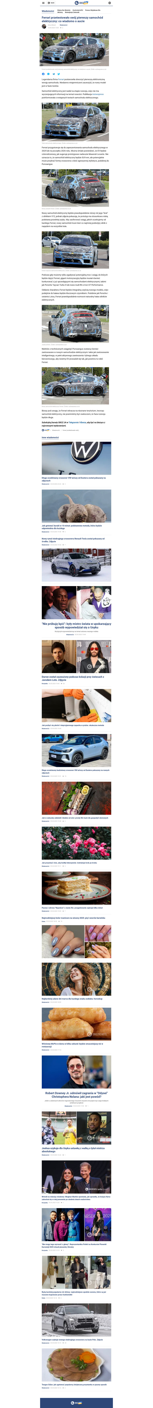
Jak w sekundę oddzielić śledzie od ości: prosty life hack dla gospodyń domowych (75, 818)
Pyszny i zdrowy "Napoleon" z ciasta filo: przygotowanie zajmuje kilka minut (72, 908)
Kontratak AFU (78, 10)
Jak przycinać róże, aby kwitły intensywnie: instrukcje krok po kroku (69, 863)
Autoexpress (98, 94)
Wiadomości (63, 25)
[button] (74, 49)
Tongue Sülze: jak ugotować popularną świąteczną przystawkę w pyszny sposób (74, 1385)
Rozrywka (45, 683)
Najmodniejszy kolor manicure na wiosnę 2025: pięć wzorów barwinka (73, 918)
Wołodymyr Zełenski (72, 12)
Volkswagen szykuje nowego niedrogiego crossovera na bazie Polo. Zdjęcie (72, 1340)
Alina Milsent (52, 25)
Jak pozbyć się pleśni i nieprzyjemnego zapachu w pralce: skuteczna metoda (73, 725)
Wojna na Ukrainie (63, 10)
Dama (43, 921)
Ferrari (61, 79)
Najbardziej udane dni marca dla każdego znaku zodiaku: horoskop (72, 999)
